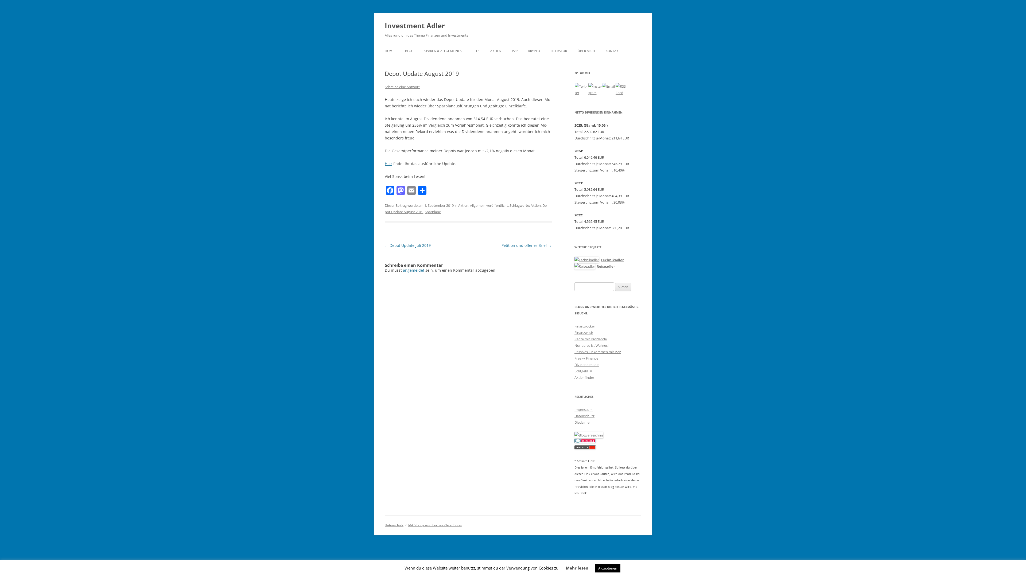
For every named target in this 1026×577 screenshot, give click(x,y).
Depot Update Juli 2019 (408, 245)
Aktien (495, 51)
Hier (388, 163)
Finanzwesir (583, 332)
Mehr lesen (577, 568)
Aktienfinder (584, 377)
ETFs (476, 51)
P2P (515, 51)
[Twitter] (581, 89)
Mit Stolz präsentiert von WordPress (435, 525)
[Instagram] (595, 89)
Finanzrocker (584, 326)
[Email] (608, 89)
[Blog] (588, 435)
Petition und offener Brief (527, 245)
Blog (409, 51)
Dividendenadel (586, 364)
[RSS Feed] (622, 89)
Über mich (586, 51)
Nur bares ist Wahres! (591, 345)
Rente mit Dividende (590, 339)
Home (389, 51)
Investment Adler (415, 25)
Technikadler (612, 260)
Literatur (559, 51)
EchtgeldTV (583, 371)
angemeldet (413, 270)
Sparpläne (433, 211)
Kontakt (613, 51)
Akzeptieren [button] (607, 568)
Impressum (583, 409)
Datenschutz (584, 416)
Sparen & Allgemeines (443, 51)
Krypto (534, 51)
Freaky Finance (586, 358)
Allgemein (477, 205)
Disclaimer (582, 422)
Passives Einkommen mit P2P (597, 351)
